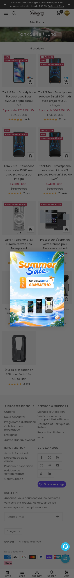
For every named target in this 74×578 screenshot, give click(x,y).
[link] (37, 289)
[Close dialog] (60, 255)
